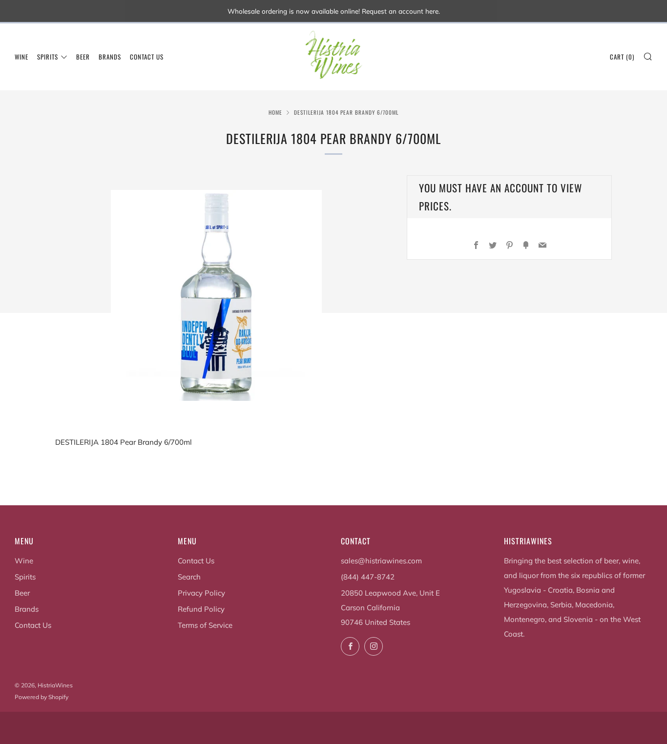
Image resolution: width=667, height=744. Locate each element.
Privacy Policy (201, 593)
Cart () (622, 57)
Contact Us (147, 57)
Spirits (47, 57)
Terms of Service (205, 625)
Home (275, 112)
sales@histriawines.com (381, 560)
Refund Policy (201, 609)
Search (189, 576)
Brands (110, 57)
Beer (83, 57)
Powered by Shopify (41, 697)
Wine (21, 57)
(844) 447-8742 (368, 576)
